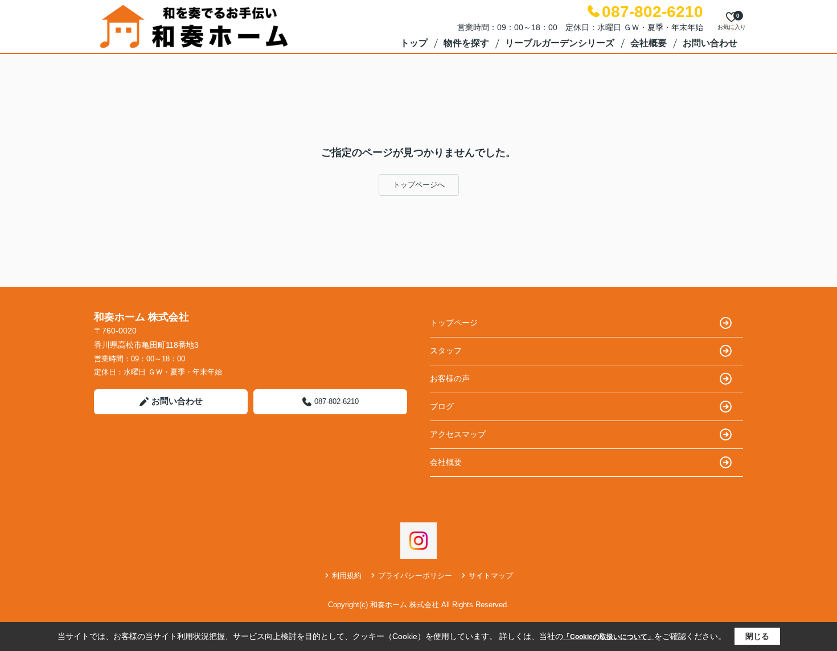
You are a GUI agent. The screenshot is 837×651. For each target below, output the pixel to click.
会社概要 (648, 43)
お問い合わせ (710, 43)
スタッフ (446, 350)
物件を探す (466, 43)
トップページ (454, 322)
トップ (414, 43)
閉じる (757, 636)
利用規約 (347, 575)
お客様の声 (450, 378)
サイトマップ (491, 575)
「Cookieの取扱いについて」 (608, 637)
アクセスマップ (458, 434)
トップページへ (419, 184)
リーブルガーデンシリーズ (559, 43)
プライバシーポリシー (415, 575)
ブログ (442, 406)
